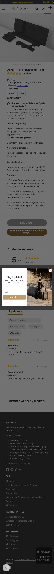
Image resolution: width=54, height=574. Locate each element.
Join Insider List (14, 297)
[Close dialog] (50, 270)
